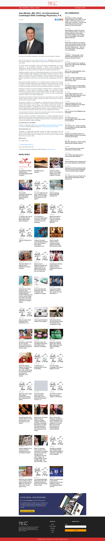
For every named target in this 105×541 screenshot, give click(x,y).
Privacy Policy (52, 526)
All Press (32, 7)
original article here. (50, 149)
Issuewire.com (42, 60)
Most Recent (26, 7)
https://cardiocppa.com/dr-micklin (50, 126)
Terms (52, 524)
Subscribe (75, 530)
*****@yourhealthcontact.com (26, 144)
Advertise (52, 528)
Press (52, 532)
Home (20, 7)
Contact (37, 7)
